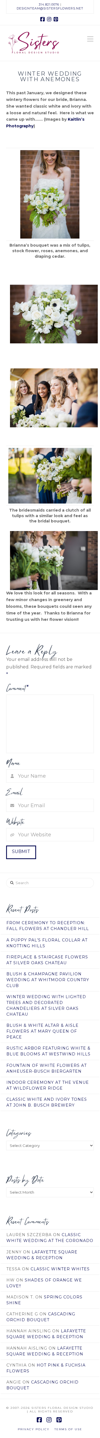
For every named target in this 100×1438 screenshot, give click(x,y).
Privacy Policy (33, 1429)
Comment (17, 688)
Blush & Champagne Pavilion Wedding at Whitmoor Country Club (47, 979)
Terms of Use (68, 1429)
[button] (90, 39)
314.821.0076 (49, 4)
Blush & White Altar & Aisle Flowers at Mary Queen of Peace (42, 1031)
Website (15, 822)
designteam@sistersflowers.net (50, 8)
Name (13, 763)
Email (14, 792)
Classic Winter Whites (60, 1268)
